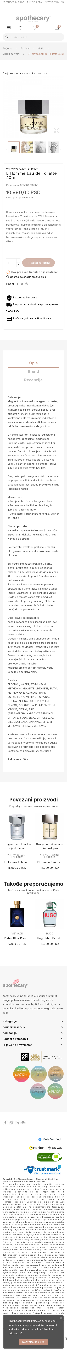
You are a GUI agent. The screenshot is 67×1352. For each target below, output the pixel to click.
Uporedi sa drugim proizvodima (28, 276)
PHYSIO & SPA (34, 2)
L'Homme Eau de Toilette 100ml (50, 862)
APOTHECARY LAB (54, 2)
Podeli (17, 283)
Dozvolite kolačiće (33, 1341)
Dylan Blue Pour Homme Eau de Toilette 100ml (17, 938)
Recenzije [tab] (33, 380)
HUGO (49, 933)
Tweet (22, 283)
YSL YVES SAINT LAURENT (17, 856)
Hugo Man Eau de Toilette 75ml (50, 938)
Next (65, 107)
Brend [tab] (33, 371)
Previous (1, 107)
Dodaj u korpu (40, 262)
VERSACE (17, 933)
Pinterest (27, 283)
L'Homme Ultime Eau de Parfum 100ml (17, 862)
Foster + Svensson (13, 1181)
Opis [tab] (33, 363)
